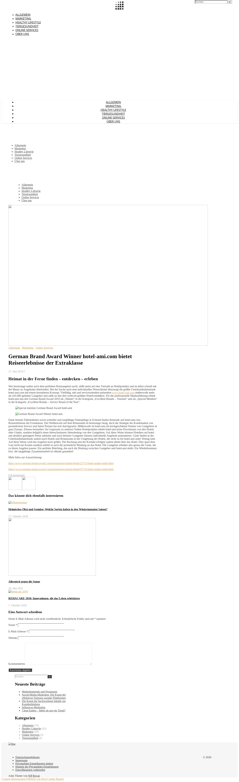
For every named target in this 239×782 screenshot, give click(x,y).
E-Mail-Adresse (18, 631)
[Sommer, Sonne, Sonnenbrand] (28, 489)
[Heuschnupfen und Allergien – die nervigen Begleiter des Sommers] (15, 489)
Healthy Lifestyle (28, 22)
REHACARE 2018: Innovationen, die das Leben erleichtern (44, 598)
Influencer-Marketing (33, 707)
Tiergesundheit (26, 26)
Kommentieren (16, 663)
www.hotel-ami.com (123, 392)
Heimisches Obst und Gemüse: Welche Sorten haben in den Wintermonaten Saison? (57, 509)
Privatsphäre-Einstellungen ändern (34, 763)
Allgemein (22, 15)
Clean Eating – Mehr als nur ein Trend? (43, 710)
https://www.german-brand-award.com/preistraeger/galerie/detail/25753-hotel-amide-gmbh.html (61, 463)
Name (12, 624)
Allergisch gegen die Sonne (24, 581)
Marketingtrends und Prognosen (39, 691)
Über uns (22, 34)
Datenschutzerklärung (27, 757)
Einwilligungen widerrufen (30, 769)
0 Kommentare (16, 475)
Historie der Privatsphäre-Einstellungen (37, 766)
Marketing (23, 18)
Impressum (21, 760)
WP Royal (34, 775)
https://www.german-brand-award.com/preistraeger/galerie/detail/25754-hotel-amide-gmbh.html (61, 469)
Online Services (26, 30)
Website (12, 637)
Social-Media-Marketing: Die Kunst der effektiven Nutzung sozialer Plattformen (44, 696)
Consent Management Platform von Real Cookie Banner (32, 778)
